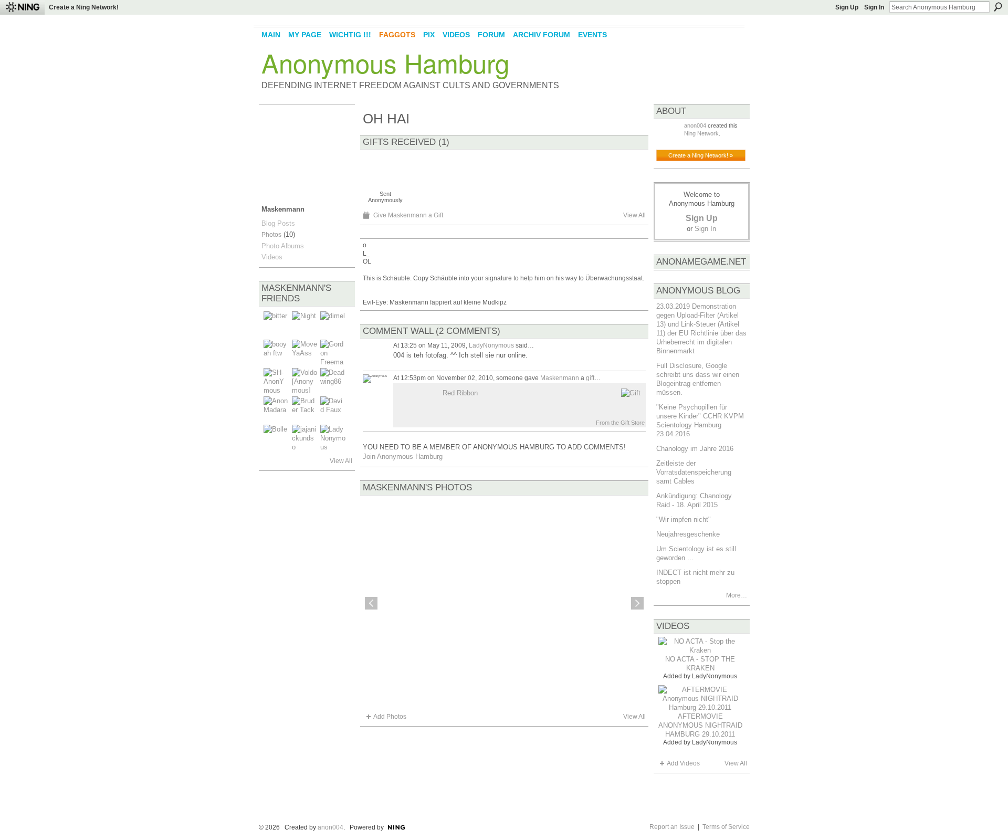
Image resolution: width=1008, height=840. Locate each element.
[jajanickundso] (304, 437)
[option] (504, 603)
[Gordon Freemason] (332, 352)
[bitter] (276, 324)
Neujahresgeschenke (688, 534)
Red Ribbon (460, 393)
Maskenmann (559, 378)
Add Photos (389, 716)
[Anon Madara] (276, 409)
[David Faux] (332, 409)
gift (590, 378)
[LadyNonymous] (332, 437)
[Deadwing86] (332, 380)
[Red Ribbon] (385, 169)
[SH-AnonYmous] (276, 380)
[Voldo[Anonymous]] (304, 380)
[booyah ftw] (276, 352)
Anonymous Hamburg (385, 62)
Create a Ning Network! (84, 7)
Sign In (874, 7)
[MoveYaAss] (304, 352)
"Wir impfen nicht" (683, 519)
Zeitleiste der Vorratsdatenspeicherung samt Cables (693, 472)
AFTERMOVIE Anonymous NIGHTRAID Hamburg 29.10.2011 (700, 725)
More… (736, 595)
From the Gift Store (620, 422)
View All (341, 461)
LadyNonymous (491, 345)
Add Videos (683, 763)
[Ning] (22, 7)
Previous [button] (371, 603)
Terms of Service (726, 827)
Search (998, 7)
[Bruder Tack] (304, 409)
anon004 (695, 125)
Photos (271, 234)
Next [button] (637, 603)
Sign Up (846, 7)
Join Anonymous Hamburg (403, 456)
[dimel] (332, 324)
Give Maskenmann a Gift (408, 215)
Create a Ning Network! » (700, 155)
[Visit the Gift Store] (630, 393)
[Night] (304, 324)
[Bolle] (276, 437)
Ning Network (701, 133)
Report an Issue (672, 827)
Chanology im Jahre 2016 (694, 449)
